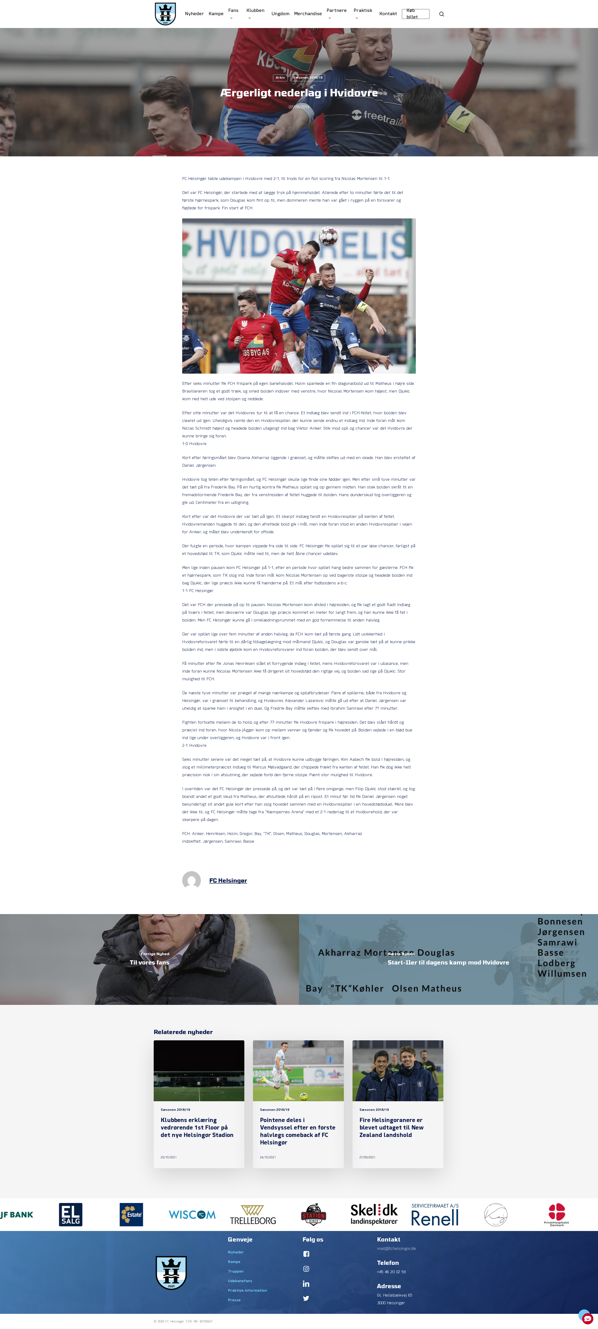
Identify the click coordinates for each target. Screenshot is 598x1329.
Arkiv (280, 78)
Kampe (234, 1262)
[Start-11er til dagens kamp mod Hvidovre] (448, 959)
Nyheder (236, 1252)
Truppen (236, 1271)
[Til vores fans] (149, 959)
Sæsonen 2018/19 (307, 78)
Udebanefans (240, 1281)
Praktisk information (247, 1291)
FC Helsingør (228, 880)
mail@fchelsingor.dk (396, 1249)
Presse (234, 1300)
